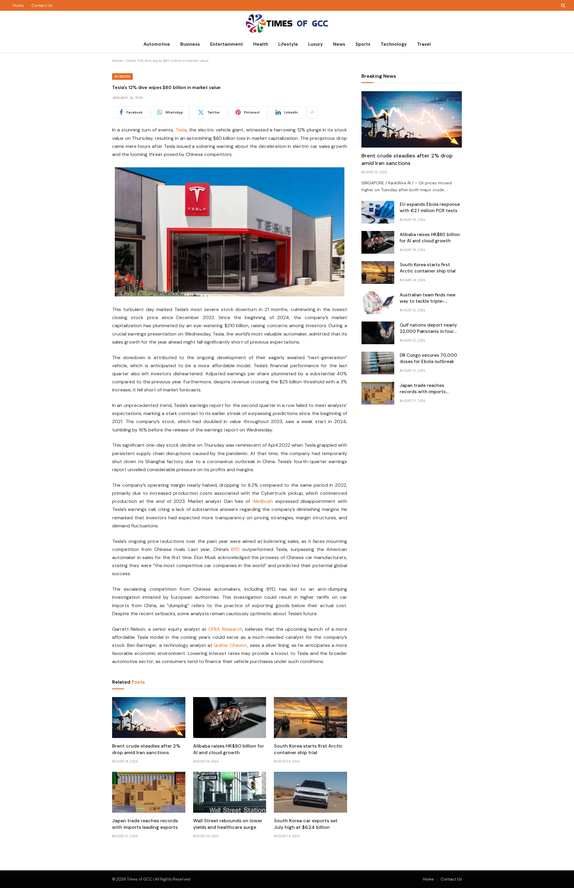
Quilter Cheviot (230, 645)
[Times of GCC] (286, 23)
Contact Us (42, 5)
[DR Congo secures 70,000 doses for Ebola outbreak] (377, 363)
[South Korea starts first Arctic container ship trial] (310, 717)
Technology (394, 44)
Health (260, 44)
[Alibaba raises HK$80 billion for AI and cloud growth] (229, 717)
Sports (362, 44)
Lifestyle (288, 44)
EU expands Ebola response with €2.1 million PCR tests (430, 207)
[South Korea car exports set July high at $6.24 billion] (310, 792)
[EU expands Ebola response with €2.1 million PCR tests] (377, 212)
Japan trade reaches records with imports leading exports (145, 823)
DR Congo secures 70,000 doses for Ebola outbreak (428, 358)
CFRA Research (225, 629)
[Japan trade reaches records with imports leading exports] (148, 792)
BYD (235, 549)
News (339, 44)
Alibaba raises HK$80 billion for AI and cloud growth (228, 749)
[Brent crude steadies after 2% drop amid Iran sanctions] (148, 717)
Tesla (181, 130)
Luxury (315, 44)
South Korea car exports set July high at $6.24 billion (306, 823)
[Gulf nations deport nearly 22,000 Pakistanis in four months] (377, 332)
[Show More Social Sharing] (312, 112)
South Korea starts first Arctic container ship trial (308, 749)
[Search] (562, 5)
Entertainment (226, 44)
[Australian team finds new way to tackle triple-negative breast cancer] (377, 302)
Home (18, 5)
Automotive (157, 44)
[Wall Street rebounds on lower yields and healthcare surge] (229, 792)
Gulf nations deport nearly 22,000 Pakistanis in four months (428, 328)
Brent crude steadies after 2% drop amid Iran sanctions (146, 749)
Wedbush (262, 501)
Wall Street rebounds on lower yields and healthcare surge (227, 823)
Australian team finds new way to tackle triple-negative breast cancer (428, 298)
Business (190, 44)
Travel (424, 44)
